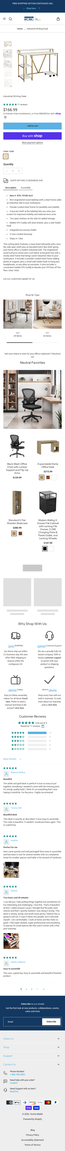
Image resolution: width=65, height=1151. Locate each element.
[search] (10, 18)
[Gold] (5, 156)
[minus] (7, 171)
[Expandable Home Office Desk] (48, 446)
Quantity (8, 164)
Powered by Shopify (32, 1119)
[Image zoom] (38, 63)
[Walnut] (20, 533)
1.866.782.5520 (17, 1074)
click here (19, 708)
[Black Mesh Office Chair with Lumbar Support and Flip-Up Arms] (17, 446)
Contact (14, 1083)
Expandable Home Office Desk (48, 465)
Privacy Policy (32, 1135)
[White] (54, 477)
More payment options (32, 143)
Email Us (14, 1091)
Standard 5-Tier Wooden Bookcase (17, 522)
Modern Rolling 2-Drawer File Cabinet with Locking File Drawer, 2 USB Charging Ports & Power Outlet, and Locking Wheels (48, 529)
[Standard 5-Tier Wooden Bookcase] (17, 502)
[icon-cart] (58, 18)
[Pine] (41, 477)
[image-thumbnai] (7, 43)
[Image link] (32, 399)
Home (20, 28)
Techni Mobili (36, 1114)
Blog (32, 1130)
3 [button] (31, 989)
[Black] (44, 548)
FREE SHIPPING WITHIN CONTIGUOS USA (32, 3)
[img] (10, 768)
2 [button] (26, 989)
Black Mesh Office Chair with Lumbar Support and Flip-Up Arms (17, 468)
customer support (52, 657)
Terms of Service (32, 1145)
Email (10, 1021)
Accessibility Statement (32, 1140)
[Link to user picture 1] (11, 870)
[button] (10, 104)
